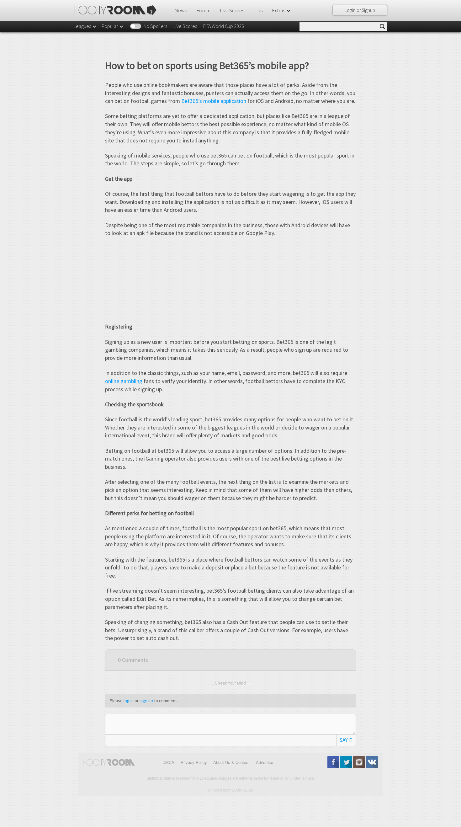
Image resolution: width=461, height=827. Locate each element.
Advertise (264, 762)
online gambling (123, 381)
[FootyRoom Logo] (117, 10)
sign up (146, 700)
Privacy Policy (194, 762)
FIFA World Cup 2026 (223, 26)
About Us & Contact (231, 762)
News (180, 10)
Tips (258, 10)
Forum (203, 10)
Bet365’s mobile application (213, 100)
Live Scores (232, 10)
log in (129, 700)
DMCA (168, 762)
